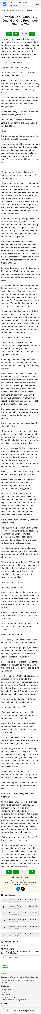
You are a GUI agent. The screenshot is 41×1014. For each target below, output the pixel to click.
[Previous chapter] (9, 34)
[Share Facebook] (18, 889)
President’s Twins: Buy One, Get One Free (21, 10)
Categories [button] (11, 5)
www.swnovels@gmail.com (16, 1000)
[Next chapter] (32, 34)
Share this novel (21, 877)
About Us (4, 992)
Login (38, 4)
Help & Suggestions (8, 997)
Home (10, 2)
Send (6, 966)
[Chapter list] (16, 34)
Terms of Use (5, 995)
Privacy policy (6, 990)
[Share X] (23, 889)
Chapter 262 (7, 12)
